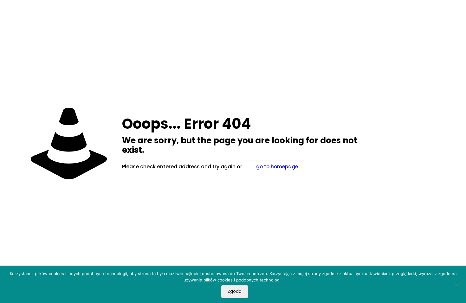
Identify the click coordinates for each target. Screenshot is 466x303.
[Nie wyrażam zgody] (458, 284)
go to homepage (277, 166)
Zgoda (235, 291)
